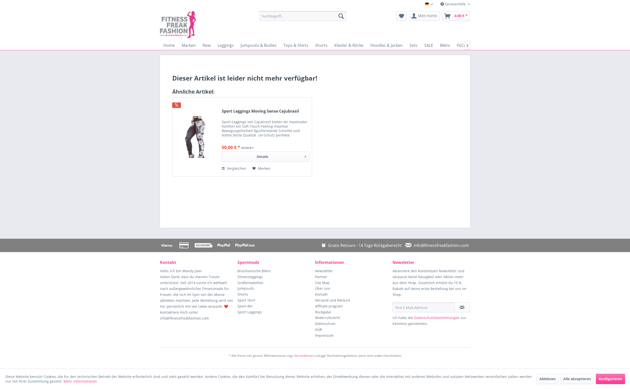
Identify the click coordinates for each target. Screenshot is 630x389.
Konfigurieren (610, 378)
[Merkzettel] (401, 16)
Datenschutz (325, 323)
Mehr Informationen (80, 381)
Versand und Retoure (332, 300)
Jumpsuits (245, 288)
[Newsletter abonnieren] (462, 307)
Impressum (324, 335)
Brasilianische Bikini (254, 271)
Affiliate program (329, 306)
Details (262, 156)
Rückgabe (323, 312)
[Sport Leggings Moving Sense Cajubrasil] (196, 136)
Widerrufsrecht (327, 317)
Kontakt (321, 294)
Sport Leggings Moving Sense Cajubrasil (260, 111)
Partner (321, 276)
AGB (318, 329)
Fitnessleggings (250, 276)
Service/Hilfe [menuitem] (455, 4)
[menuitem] (302, 16)
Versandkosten (304, 356)
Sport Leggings (249, 312)
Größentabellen (250, 282)
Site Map (322, 282)
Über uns (322, 288)
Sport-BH (244, 306)
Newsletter (324, 271)
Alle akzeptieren (577, 378)
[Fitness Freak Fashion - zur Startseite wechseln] (198, 24)
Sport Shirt (246, 300)
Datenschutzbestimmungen (437, 317)
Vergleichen (236, 168)
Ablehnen (547, 378)
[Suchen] (341, 16)
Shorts (242, 294)
